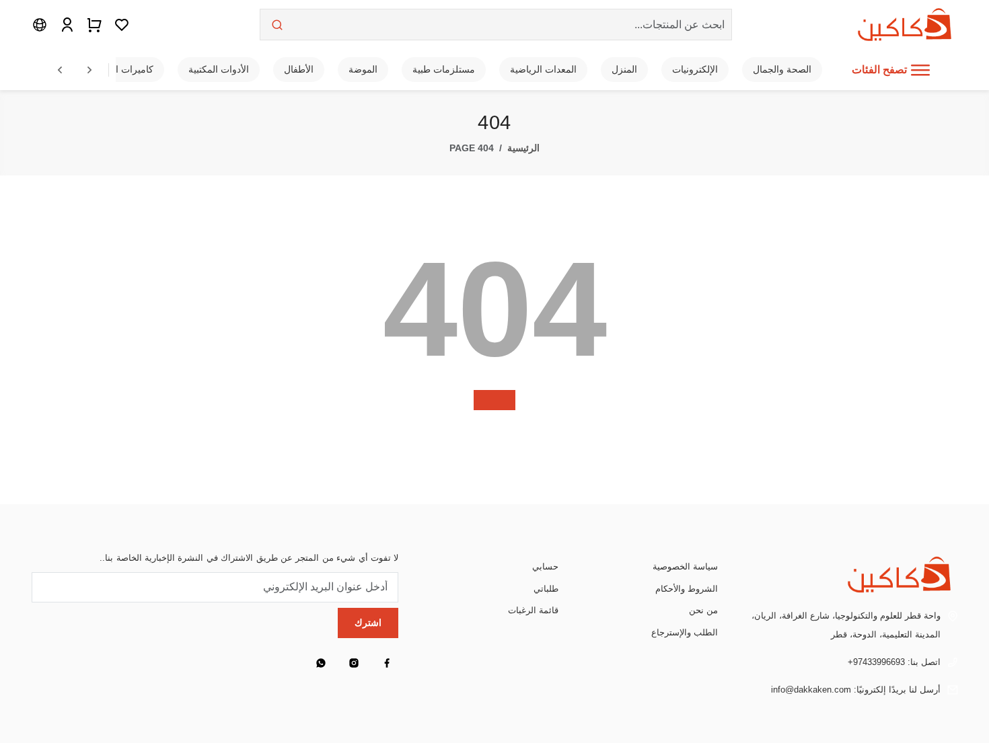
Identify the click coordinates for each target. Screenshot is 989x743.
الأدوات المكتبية (218, 69)
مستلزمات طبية (443, 69)
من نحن (703, 610)
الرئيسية (523, 148)
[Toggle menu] (920, 70)
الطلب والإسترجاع (684, 632)
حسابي (545, 566)
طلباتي (546, 589)
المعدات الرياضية (543, 69)
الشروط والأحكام (686, 589)
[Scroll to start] (60, 70)
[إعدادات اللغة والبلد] (40, 24)
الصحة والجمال (782, 69)
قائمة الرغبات (533, 610)
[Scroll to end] (89, 70)
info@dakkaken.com (811, 690)
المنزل (624, 69)
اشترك (368, 622)
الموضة (363, 69)
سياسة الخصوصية (685, 566)
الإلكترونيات (695, 69)
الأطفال (299, 69)
